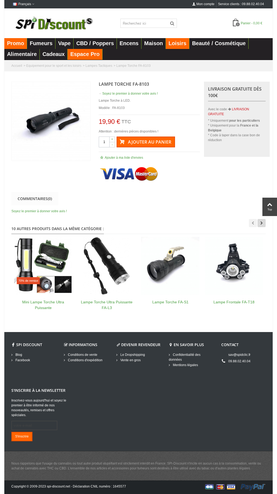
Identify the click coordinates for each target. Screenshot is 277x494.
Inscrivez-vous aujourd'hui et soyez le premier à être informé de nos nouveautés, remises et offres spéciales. (38, 408)
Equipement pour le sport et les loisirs (53, 66)
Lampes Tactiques (98, 66)
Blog (18, 355)
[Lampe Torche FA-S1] (170, 266)
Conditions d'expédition (85, 360)
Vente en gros (130, 360)
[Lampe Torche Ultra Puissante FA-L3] (107, 266)
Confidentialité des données (184, 357)
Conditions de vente (82, 355)
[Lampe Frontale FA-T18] (234, 266)
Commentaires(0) (35, 198)
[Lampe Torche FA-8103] (51, 121)
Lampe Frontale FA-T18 (234, 302)
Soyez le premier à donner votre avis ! (39, 211)
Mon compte (205, 4)
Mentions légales (185, 365)
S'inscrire (22, 436)
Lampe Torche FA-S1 (170, 302)
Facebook (22, 360)
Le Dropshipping (132, 355)
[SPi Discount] (53, 23)
